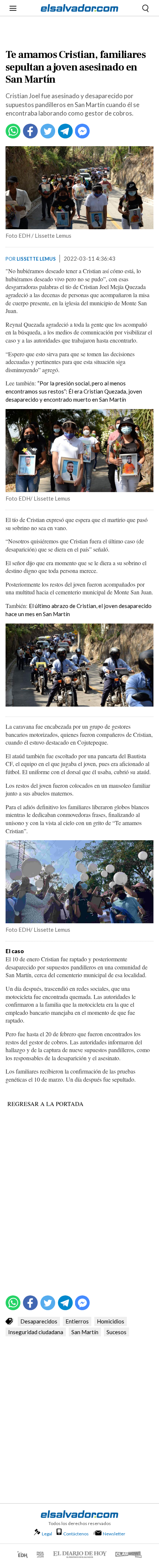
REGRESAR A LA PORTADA (45, 1103)
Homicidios (110, 1321)
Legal (47, 1533)
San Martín (84, 1332)
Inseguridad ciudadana (35, 1332)
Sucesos (116, 1332)
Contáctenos (76, 1533)
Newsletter (114, 1533)
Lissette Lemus (36, 259)
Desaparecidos (38, 1321)
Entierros (77, 1321)
